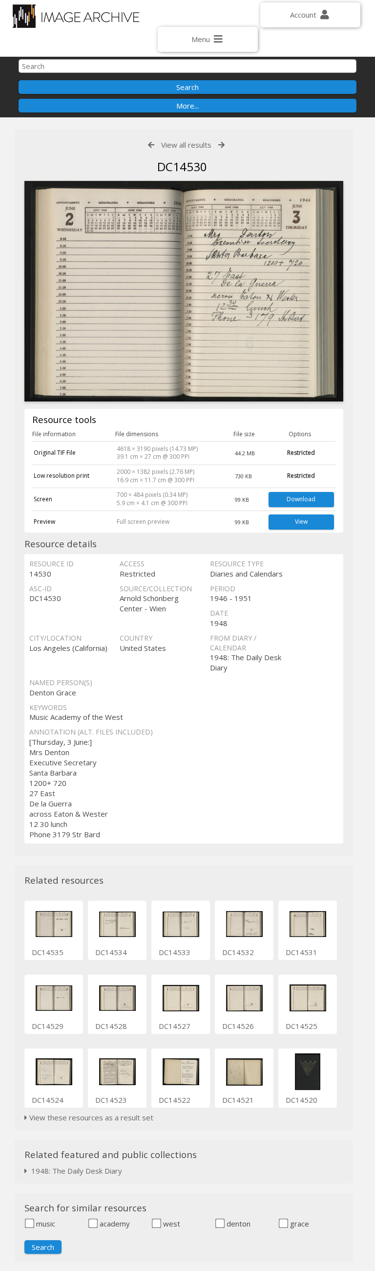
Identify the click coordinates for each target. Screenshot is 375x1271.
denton (237, 1223)
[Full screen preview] (183, 292)
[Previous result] (151, 145)
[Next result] (221, 145)
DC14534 (111, 952)
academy (114, 1223)
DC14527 (174, 1026)
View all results (186, 145)
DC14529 (47, 1026)
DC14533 (174, 952)
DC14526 (238, 1026)
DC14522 (174, 1100)
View (301, 521)
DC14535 (47, 952)
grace (298, 1223)
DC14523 (111, 1100)
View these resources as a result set (90, 1117)
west (170, 1223)
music (44, 1223)
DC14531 (301, 952)
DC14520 (301, 1100)
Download (301, 499)
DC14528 (111, 1026)
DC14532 (238, 952)
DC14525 (301, 1026)
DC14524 (47, 1100)
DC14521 (238, 1100)
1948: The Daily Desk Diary (74, 1171)
